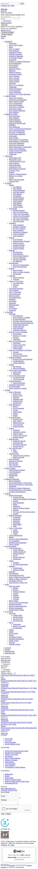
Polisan (3, 679)
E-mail (3, 796)
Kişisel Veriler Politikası (12, 758)
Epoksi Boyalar (10, 653)
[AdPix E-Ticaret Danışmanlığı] (19, 851)
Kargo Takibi (9, 778)
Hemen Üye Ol (6, 30)
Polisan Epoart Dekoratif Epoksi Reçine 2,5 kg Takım (18, 691)
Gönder (8, 814)
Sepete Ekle (4, 684)
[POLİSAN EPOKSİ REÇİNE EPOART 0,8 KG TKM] (19, 711)
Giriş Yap (4, 25)
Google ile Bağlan (7, 34)
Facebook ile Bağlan (8, 32)
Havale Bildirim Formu (12, 744)
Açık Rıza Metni (10, 764)
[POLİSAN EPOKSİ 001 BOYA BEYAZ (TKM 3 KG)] (19, 677)
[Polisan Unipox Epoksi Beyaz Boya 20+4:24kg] (17, 699)
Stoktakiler (6, 670)
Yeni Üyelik (9, 738)
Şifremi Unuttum (6, 23)
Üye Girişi (8, 740)
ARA (22, 3)
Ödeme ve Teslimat (11, 760)
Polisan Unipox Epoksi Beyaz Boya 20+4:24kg (16, 702)
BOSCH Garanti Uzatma (13, 779)
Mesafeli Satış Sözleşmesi (13, 753)
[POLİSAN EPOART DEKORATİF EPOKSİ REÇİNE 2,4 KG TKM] (19, 724)
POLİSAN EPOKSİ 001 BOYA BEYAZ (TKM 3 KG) (19, 681)
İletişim (7, 776)
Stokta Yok (4, 695)
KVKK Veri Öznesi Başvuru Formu (16, 751)
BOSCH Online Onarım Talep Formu (17, 781)
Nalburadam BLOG (11, 783)
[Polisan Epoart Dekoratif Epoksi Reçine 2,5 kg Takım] (19, 688)
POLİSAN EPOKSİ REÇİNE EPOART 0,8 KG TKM (18, 715)
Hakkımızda (9, 774)
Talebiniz (4, 800)
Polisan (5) (6, 664)
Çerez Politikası (10, 765)
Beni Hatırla (7, 21)
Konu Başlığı (5, 792)
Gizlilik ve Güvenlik (11, 754)
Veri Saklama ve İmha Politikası (15, 767)
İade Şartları (9, 756)
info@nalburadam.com (8, 788)
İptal (3, 814)
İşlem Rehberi (9, 762)
